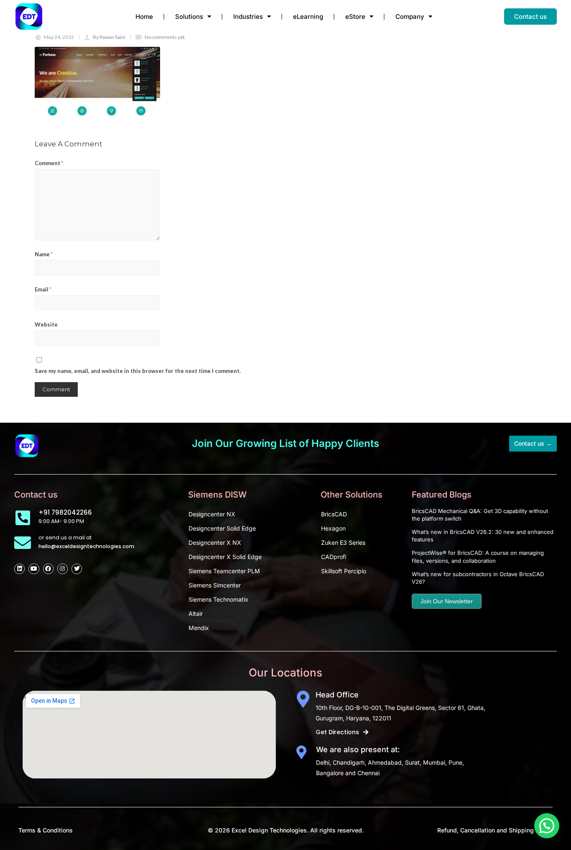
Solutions (189, 16)
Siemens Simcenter (215, 585)
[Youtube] (33, 569)
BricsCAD (334, 514)
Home (144, 16)
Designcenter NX (212, 514)
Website (46, 324)
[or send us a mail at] (22, 542)
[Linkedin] (19, 569)
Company (409, 16)
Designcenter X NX (215, 542)
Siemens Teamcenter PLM (224, 570)
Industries (248, 16)
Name (44, 254)
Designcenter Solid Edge (222, 528)
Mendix (199, 627)
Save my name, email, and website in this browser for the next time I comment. (138, 371)
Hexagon (333, 528)
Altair (196, 613)
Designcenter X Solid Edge (225, 556)
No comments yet (165, 37)
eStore (355, 16)
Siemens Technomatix (218, 599)
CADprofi (333, 556)
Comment (49, 163)
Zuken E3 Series (343, 542)
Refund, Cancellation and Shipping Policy (495, 830)
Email (43, 289)
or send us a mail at (65, 537)
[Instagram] (62, 569)
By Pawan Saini (109, 37)
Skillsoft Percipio (343, 570)
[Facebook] (48, 569)
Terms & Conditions (45, 830)
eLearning (308, 16)
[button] (546, 825)
